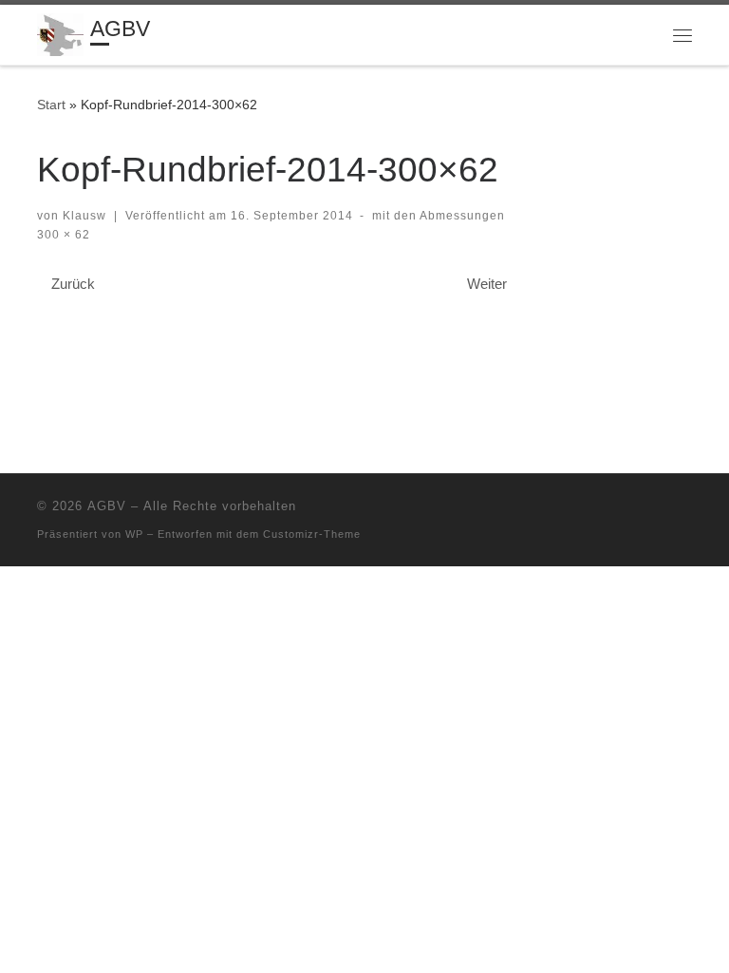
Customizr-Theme (312, 534)
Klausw (84, 215)
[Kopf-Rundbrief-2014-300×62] (279, 338)
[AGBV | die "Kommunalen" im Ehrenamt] (60, 33)
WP (134, 534)
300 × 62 (63, 234)
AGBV (106, 506)
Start (51, 104)
